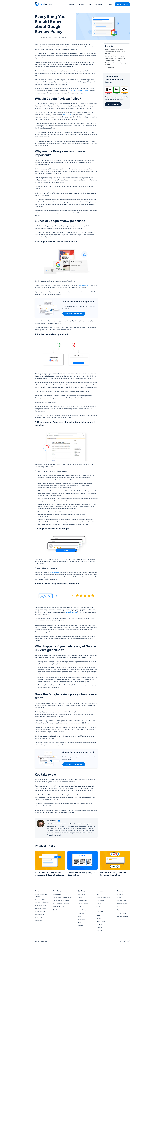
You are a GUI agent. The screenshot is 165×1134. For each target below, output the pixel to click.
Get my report (113, 104)
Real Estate (81, 919)
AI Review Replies (40, 908)
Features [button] (71, 4)
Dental (80, 897)
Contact (119, 910)
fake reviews (67, 115)
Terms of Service (122, 916)
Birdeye (99, 915)
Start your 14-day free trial (73, 313)
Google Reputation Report (61, 900)
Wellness (81, 925)
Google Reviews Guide (103, 897)
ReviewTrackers (101, 921)
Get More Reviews (40, 905)
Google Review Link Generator (62, 897)
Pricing (90, 4)
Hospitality (81, 913)
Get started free (122, 4)
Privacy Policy (121, 913)
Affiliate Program (122, 904)
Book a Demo (121, 907)
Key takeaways (109, 67)
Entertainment (82, 900)
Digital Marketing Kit (83, 285)
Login (110, 4)
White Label (38, 917)
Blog (98, 894)
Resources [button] (98, 4)
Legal (79, 916)
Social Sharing (39, 914)
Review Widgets (40, 911)
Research (99, 904)
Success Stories (122, 900)
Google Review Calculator (61, 910)
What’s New (100, 907)
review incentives (71, 612)
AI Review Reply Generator (61, 904)
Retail (79, 922)
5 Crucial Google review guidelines (114, 56)
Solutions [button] (81, 4)
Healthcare (81, 907)
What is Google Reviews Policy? (114, 49)
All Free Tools (57, 894)
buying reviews (54, 572)
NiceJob (99, 930)
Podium (99, 918)
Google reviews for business (80, 91)
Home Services (82, 910)
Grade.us (99, 927)
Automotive (81, 894)
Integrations (38, 920)
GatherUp (99, 924)
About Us (120, 894)
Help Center (100, 900)
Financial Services (83, 904)
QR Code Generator (59, 907)
